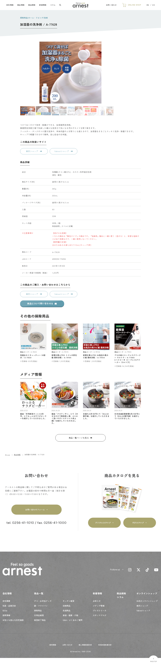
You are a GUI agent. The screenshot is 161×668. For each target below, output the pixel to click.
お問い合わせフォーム (35, 509)
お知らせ (96, 601)
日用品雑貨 (39, 615)
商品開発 (31, 5)
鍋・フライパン (41, 605)
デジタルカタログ (103, 522)
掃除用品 (38, 610)
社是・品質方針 (9, 605)
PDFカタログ (138, 522)
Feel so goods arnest (80, 5)
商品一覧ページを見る (79, 437)
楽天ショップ (32, 151)
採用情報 (6, 615)
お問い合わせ (111, 5)
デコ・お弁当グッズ (42, 601)
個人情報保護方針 (85, 645)
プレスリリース (99, 610)
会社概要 (6, 601)
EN (148, 5)
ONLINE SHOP (134, 5)
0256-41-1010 (23, 523)
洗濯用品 (66, 610)
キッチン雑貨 (68, 601)
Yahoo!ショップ (62, 151)
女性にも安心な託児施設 (13, 620)
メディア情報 (98, 605)
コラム (53, 5)
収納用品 (66, 605)
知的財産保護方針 (105, 645)
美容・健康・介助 (70, 615)
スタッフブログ (99, 615)
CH (153, 5)
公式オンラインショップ (147, 601)
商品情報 (20, 5)
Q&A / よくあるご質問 (72, 620)
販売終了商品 (40, 620)
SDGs (5, 610)
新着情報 (42, 5)
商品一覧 (38, 593)
